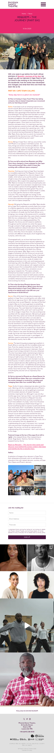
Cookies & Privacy (27, 750)
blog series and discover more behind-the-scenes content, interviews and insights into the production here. (27, 447)
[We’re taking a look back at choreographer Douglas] (27, 679)
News (30, 14)
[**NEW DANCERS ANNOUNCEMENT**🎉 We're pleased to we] (27, 571)
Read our (11, 445)
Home (24, 14)
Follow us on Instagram (27, 711)
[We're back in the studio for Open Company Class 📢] (27, 625)
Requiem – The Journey (23, 445)
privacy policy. (41, 532)
